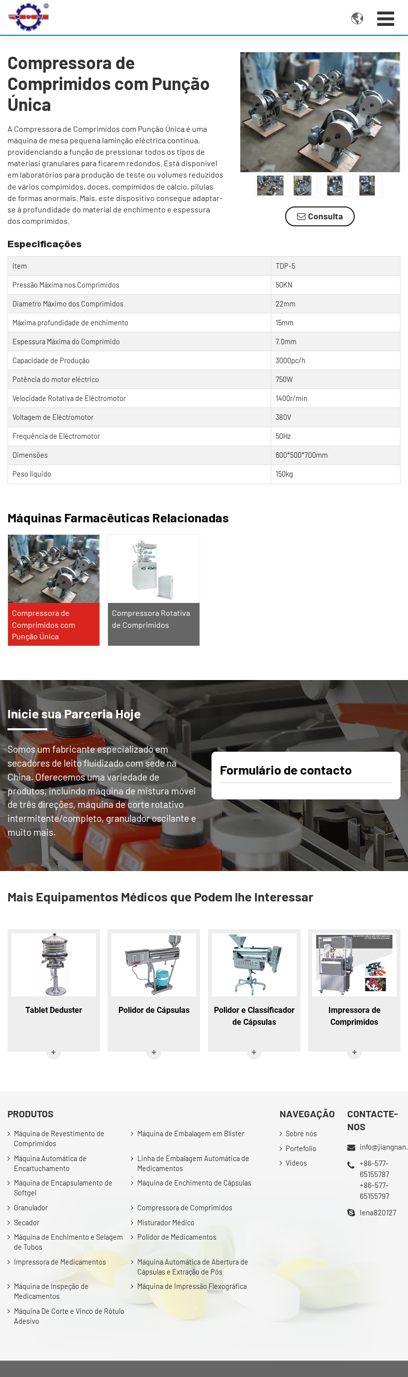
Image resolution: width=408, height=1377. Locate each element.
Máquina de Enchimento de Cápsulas (194, 1183)
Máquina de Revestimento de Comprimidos (59, 1138)
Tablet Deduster (53, 1010)
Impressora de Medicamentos (60, 1262)
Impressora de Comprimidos (354, 1015)
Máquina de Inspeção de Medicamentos (51, 1291)
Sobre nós (301, 1133)
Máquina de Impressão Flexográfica (192, 1286)
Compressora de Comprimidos (184, 1207)
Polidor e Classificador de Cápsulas (254, 1015)
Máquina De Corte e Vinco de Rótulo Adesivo (69, 1316)
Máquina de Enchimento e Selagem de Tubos (68, 1242)
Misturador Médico (166, 1222)
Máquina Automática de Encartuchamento (50, 1163)
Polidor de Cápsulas (154, 1010)
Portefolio (301, 1148)
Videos (296, 1163)
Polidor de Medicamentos (176, 1237)
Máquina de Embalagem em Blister (190, 1133)
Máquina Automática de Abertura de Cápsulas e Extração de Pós (192, 1267)
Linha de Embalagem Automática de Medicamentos (193, 1163)
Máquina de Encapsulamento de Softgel (63, 1188)
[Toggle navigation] (385, 18)
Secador (26, 1222)
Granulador (31, 1207)
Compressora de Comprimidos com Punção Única (43, 624)
